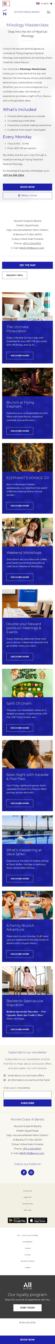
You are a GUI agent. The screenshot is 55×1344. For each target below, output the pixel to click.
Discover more (20, 355)
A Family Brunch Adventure (20, 928)
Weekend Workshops (24, 553)
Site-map (27, 1210)
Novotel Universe (27, 1261)
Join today (27, 1307)
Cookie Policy (27, 1204)
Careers (28, 1248)
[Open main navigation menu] (49, 12)
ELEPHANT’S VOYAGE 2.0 (27, 478)
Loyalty (28, 1255)
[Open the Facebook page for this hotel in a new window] (24, 1172)
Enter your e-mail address (17, 1088)
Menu (29, 195)
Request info (14, 275)
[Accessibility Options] (6, 3)
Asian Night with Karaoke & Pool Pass (27, 777)
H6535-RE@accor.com (31, 248)
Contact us (27, 1191)
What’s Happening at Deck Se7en (24, 852)
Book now (27, 1339)
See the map (27, 265)
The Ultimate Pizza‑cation (17, 329)
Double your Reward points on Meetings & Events (23, 628)
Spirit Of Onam (18, 703)
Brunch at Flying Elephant (20, 405)
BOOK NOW (27, 187)
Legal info (27, 1197)
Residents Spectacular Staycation (25, 1003)
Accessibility (27, 1242)
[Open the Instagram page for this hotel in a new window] (31, 1172)
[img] (5, 12)
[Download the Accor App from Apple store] (37, 1220)
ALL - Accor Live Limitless (27, 1235)
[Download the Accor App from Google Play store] (17, 1220)
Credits (27, 1267)
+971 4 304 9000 (32, 243)
